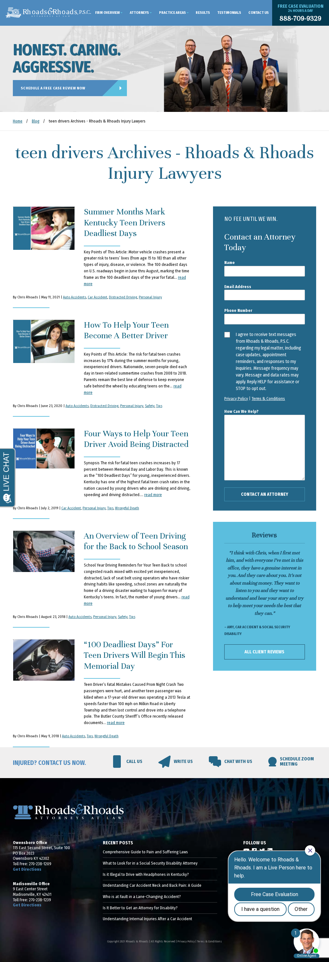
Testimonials (229, 12)
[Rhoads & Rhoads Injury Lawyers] (48, 13)
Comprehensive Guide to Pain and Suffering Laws (145, 851)
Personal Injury (150, 297)
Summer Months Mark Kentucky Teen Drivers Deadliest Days (124, 222)
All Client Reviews (264, 652)
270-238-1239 (40, 899)
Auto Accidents (74, 297)
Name (229, 262)
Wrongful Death (127, 508)
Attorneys (139, 12)
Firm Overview (107, 12)
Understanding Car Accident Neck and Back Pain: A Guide (152, 885)
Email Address (237, 286)
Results (203, 12)
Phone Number (238, 310)
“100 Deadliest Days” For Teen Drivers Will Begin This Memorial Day (134, 655)
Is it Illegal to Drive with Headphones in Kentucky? (146, 874)
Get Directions (27, 869)
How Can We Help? (241, 411)
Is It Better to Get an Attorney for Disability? (140, 907)
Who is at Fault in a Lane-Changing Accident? (142, 896)
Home (17, 121)
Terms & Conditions (268, 398)
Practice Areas (172, 12)
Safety (150, 406)
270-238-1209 (40, 863)
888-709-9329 (300, 18)
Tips (159, 406)
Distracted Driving (123, 297)
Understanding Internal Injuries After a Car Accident (147, 918)
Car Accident (97, 297)
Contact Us (258, 12)
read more (153, 494)
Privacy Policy (236, 398)
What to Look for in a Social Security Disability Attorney (150, 863)
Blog (36, 121)
